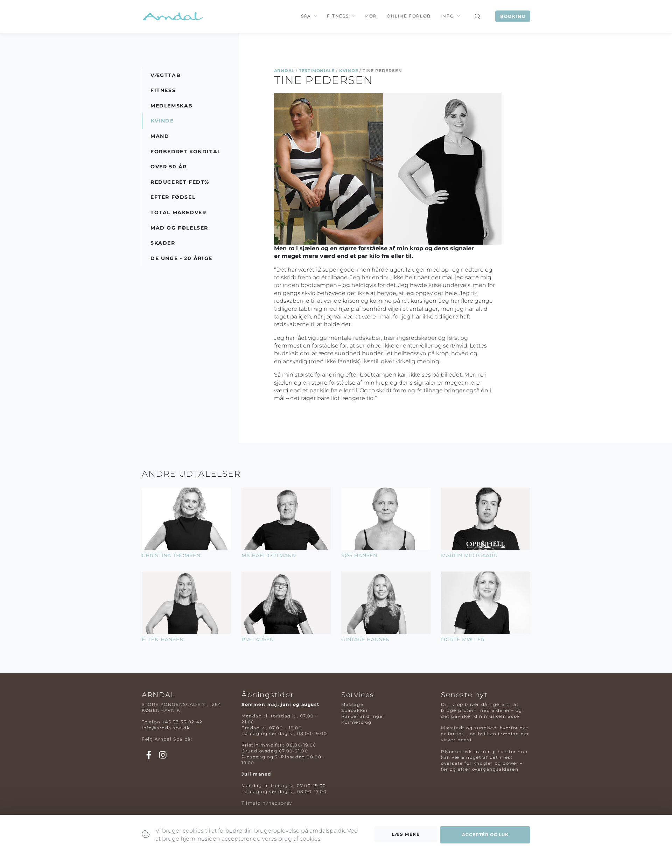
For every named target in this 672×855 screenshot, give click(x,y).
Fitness (338, 16)
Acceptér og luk (485, 834)
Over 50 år (168, 166)
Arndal (284, 70)
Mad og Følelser (179, 228)
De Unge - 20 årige (181, 258)
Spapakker (354, 710)
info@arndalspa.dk (166, 727)
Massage (352, 704)
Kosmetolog (356, 722)
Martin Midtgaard (469, 555)
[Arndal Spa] (172, 16)
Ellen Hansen (163, 639)
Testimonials (317, 70)
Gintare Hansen (365, 639)
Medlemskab (171, 106)
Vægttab (165, 75)
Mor (371, 16)
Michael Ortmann (268, 555)
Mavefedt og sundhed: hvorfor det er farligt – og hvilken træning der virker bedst (485, 733)
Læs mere (406, 834)
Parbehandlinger (363, 716)
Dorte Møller (463, 639)
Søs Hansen (359, 555)
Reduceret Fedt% (179, 182)
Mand (159, 136)
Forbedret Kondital (185, 151)
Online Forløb (409, 16)
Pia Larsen (257, 639)
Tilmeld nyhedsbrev (266, 803)
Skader (162, 243)
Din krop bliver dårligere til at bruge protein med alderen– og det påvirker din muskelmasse (481, 710)
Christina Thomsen (171, 555)
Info (447, 16)
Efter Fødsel (172, 197)
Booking (512, 16)
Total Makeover (178, 212)
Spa (306, 16)
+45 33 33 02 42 (182, 721)
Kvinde (348, 70)
